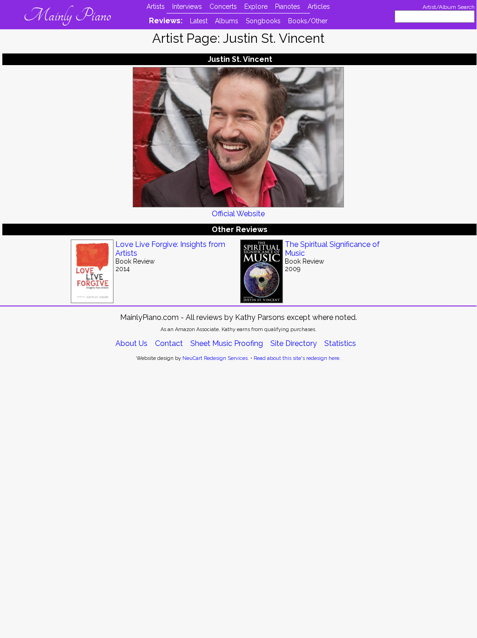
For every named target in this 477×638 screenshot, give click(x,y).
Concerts (223, 6)
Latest (199, 21)
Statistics (340, 343)
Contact (169, 343)
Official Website (238, 213)
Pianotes (287, 6)
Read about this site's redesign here (296, 358)
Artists (156, 6)
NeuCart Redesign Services (215, 358)
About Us (131, 343)
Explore (256, 6)
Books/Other (308, 21)
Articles (319, 6)
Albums (226, 21)
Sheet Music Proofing (226, 343)
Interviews (187, 6)
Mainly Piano (67, 15)
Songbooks (263, 21)
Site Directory (293, 343)
